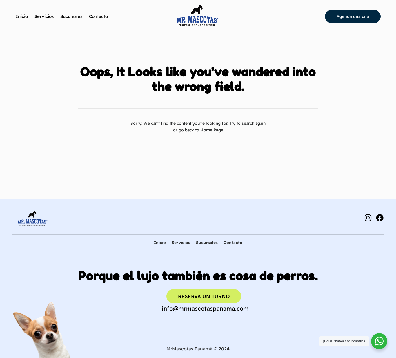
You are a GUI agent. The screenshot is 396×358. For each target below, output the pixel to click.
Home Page (211, 130)
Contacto (98, 16)
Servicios (44, 16)
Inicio (22, 16)
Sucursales (71, 16)
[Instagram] (368, 217)
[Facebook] (380, 217)
